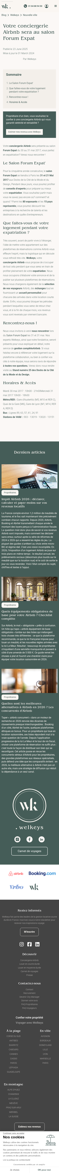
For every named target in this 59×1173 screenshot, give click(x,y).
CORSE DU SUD (14, 1036)
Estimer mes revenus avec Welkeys (24, 132)
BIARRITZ (13, 1045)
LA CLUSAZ (13, 1098)
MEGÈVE (13, 1103)
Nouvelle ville (30, 15)
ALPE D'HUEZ (13, 1089)
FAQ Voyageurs (29, 1008)
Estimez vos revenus (29, 1126)
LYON (45, 1054)
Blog (4, 15)
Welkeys (14, 15)
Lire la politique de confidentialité (16, 1160)
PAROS (13, 1063)
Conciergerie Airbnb (29, 960)
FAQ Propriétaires (29, 1004)
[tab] (29, 1023)
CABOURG (13, 1049)
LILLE (45, 1049)
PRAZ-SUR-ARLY (13, 1107)
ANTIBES (13, 1040)
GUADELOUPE (13, 1072)
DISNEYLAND (45, 1045)
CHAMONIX (13, 1094)
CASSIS (13, 1058)
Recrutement (29, 993)
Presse (29, 975)
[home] (7, 6)
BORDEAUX (45, 1040)
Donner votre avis (29, 1000)
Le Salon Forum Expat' (21, 83)
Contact (29, 989)
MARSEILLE (45, 1058)
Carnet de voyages (29, 851)
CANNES (14, 1054)
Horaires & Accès (18, 102)
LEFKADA (13, 1067)
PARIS (45, 1063)
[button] (54, 6)
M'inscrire (29, 931)
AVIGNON (45, 1036)
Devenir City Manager (29, 997)
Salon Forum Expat (16, 335)
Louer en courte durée (29, 964)
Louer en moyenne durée (29, 967)
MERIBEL (13, 1112)
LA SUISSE (13, 1116)
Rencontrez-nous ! (18, 97)
